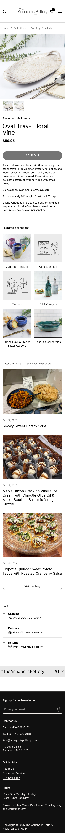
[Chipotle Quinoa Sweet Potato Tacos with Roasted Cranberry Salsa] (32, 535)
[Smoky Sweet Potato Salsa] (32, 391)
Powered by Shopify (15, 828)
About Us (8, 768)
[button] (5, 11)
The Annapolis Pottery (16, 118)
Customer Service (14, 773)
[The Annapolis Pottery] (32, 11)
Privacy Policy (11, 777)
